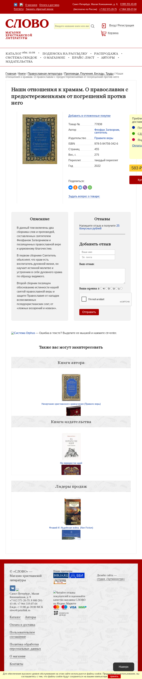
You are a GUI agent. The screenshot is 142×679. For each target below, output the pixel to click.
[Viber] (85, 187)
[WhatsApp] (90, 187)
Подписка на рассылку (64, 53)
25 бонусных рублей (99, 227)
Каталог (15, 617)
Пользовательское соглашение (22, 634)
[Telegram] (80, 187)
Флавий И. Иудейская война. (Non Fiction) (71, 527)
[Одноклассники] (75, 187)
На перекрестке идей (71, 463)
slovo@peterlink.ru (20, 610)
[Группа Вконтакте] (15, 5)
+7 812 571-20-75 (108, 9)
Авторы (108, 57)
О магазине (31, 5)
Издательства (19, 61)
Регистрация (126, 25)
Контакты (19, 9)
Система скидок (21, 57)
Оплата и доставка (49, 5)
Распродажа (106, 53)
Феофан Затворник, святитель (107, 131)
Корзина (113, 33)
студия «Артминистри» (111, 579)
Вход (112, 25)
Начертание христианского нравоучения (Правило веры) (71, 404)
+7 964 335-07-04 (127, 9)
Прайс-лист (83, 57)
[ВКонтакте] (70, 187)
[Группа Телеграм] (21, 5)
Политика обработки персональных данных (25, 646)
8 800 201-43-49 (128, 4)
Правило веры (103, 138)
